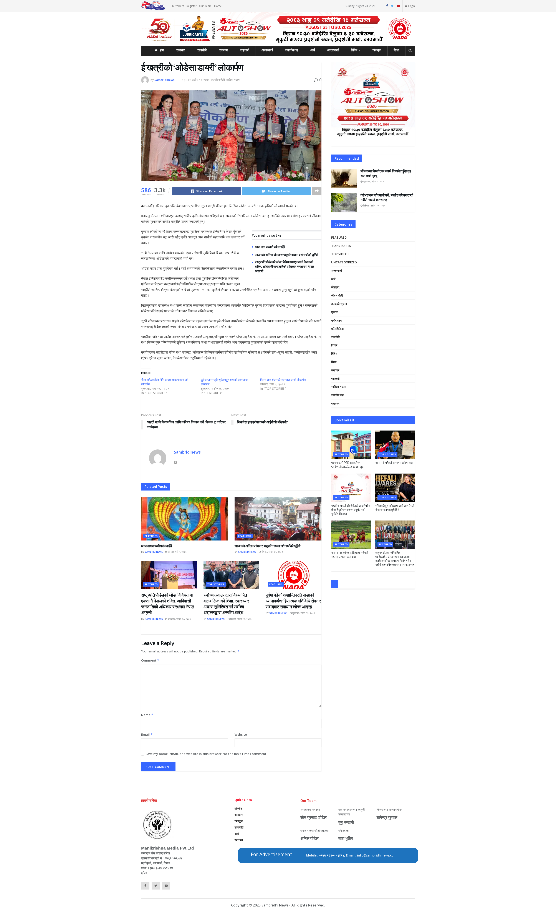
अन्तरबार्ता (267, 50)
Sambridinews (164, 80)
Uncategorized (344, 262)
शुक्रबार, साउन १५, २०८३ (303, 613)
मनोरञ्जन (336, 320)
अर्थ (312, 50)
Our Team (205, 6)
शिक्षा (396, 50)
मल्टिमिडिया (337, 329)
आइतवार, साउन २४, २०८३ (179, 618)
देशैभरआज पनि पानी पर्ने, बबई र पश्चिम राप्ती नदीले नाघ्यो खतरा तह (387, 197)
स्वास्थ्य (223, 50)
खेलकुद (376, 50)
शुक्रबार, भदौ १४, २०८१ (373, 181)
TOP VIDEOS (340, 254)
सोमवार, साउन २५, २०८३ (272, 551)
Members (178, 6)
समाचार (180, 50)
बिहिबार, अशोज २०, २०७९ (373, 205)
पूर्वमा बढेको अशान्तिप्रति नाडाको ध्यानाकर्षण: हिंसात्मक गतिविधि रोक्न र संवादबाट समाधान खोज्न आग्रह (293, 600)
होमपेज (238, 808)
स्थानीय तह (291, 50)
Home (218, 6)
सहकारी (244, 50)
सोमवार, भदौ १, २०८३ (177, 551)
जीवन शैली (219, 80)
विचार (334, 345)
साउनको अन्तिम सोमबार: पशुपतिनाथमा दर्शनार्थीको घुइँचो (286, 255)
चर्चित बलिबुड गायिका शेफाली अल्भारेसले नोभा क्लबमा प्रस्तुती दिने (394, 508)
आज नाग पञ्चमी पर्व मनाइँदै (270, 247)
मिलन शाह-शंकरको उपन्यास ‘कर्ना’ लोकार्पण (283, 380)
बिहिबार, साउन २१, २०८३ (241, 618)
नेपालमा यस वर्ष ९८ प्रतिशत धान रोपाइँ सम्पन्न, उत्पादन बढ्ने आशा (349, 555)
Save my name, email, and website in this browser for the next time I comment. (206, 754)
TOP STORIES (215, 584)
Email (147, 734)
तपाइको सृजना (339, 304)
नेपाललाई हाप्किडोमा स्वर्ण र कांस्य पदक (394, 463)
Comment (150, 660)
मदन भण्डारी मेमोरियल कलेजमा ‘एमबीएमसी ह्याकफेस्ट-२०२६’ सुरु (347, 465)
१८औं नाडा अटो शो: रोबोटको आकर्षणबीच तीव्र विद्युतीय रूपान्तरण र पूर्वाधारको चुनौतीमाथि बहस (350, 510)
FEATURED (151, 536)
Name (147, 715)
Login (411, 6)
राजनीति (202, 50)
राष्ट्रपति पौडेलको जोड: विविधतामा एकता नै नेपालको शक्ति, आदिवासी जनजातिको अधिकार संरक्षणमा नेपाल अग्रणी (284, 266)
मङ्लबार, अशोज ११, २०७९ (195, 80)
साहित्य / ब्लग (233, 80)
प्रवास (334, 312)
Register (192, 6)
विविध (354, 50)
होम (162, 50)
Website (241, 734)
